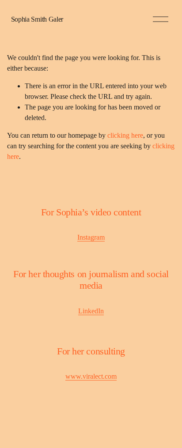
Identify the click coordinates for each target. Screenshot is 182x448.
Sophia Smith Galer (37, 19)
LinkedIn (91, 311)
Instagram (91, 237)
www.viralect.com (91, 376)
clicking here (125, 135)
